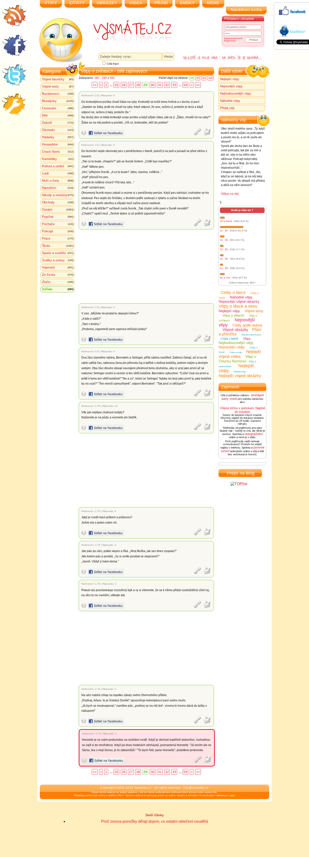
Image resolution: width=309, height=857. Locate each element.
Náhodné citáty (240, 372)
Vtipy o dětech (233, 315)
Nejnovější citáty (232, 347)
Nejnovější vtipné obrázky (239, 301)
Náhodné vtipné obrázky (251, 335)
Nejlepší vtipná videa (240, 354)
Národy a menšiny (57, 195)
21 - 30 (224, 240)
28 (138, 85)
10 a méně (226, 221)
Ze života (57, 274)
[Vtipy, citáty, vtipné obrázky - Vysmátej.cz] (127, 31)
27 (131, 85)
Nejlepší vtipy (229, 79)
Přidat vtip (227, 108)
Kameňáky (57, 159)
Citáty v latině (229, 338)
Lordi (57, 173)
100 (210, 77)
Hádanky (57, 137)
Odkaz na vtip (230, 193)
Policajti (57, 231)
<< (95, 85)
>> (198, 85)
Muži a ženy (57, 180)
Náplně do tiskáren (250, 410)
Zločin (57, 282)
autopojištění (254, 434)
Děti (57, 115)
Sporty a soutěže (57, 253)
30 (152, 85)
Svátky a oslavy (57, 260)
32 (167, 85)
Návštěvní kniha (246, 10)
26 (124, 85)
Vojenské (57, 267)
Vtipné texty (57, 86)
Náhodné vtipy (230, 101)
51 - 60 (224, 268)
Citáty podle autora (247, 325)
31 (160, 85)
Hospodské (57, 144)
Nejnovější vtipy (231, 86)
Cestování (57, 108)
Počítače (57, 224)
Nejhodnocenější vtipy (235, 93)
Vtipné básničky (57, 79)
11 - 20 (224, 230)
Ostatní (57, 209)
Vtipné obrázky (235, 330)
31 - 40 (224, 249)
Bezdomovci (57, 94)
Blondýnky (57, 101)
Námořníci (57, 188)
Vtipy (247, 338)
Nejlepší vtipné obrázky (240, 375)
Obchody (57, 202)
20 (197, 77)
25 (116, 85)
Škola (57, 246)
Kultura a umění (57, 166)
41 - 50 (224, 258)
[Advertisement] (147, 266)
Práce (57, 238)
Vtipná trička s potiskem (237, 408)
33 (174, 85)
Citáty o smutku (236, 352)
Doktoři (57, 122)
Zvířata (57, 289)
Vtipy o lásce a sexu (238, 306)
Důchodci (57, 130)
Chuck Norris (57, 151)
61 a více (225, 277)
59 (185, 85)
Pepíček (57, 217)
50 (203, 77)
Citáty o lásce (233, 292)
